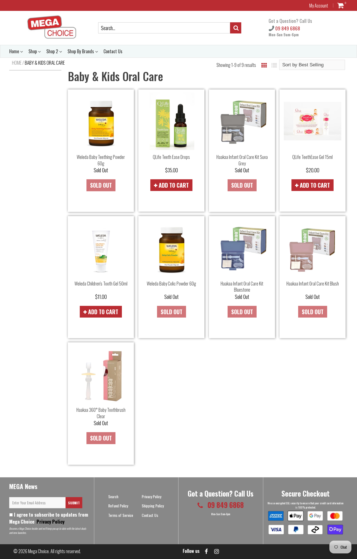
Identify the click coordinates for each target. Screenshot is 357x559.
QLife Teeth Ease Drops (171, 157)
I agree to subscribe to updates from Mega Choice (48, 518)
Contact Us (112, 51)
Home (14, 51)
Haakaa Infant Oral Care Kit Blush (312, 283)
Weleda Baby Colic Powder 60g (171, 283)
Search (113, 496)
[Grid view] (264, 65)
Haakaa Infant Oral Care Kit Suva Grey (242, 160)
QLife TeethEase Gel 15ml (312, 157)
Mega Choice (38, 551)
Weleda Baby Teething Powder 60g (101, 160)
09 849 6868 (287, 28)
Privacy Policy (49, 521)
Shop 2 (52, 51)
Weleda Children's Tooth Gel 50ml (100, 283)
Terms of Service (120, 515)
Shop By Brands (81, 51)
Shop (33, 51)
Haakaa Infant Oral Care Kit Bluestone (242, 286)
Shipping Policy (153, 506)
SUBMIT (74, 502)
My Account (318, 5)
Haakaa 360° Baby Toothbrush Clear (101, 413)
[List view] (274, 65)
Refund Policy (118, 506)
